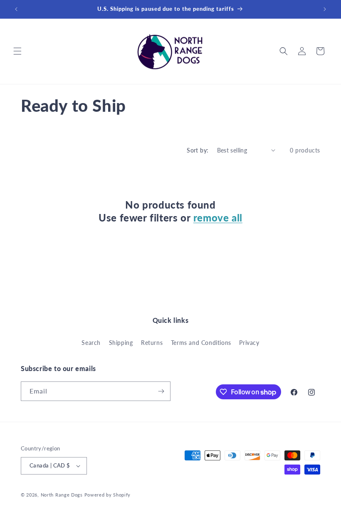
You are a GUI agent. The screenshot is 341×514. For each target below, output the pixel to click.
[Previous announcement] (16, 9)
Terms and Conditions (201, 342)
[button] (17, 51)
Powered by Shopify (107, 494)
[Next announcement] (325, 9)
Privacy (249, 342)
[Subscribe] (161, 391)
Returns (152, 342)
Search (91, 342)
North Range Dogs (62, 494)
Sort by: (197, 150)
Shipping (121, 342)
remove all (217, 218)
